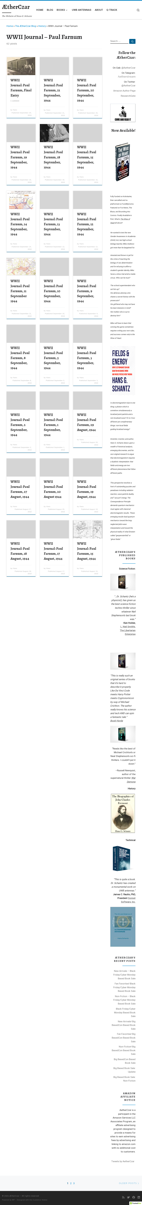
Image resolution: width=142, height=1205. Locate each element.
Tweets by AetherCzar (122, 1161)
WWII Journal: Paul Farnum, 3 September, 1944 (86, 357)
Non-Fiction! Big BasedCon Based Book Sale (123, 1050)
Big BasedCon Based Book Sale (124, 1061)
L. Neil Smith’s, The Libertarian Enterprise (127, 630)
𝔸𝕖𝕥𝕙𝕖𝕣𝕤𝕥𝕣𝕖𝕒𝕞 (126, 76)
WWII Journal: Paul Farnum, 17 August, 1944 (53, 551)
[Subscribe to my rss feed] (123, 1197)
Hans (15, 110)
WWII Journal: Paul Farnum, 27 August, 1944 (20, 489)
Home (10, 26)
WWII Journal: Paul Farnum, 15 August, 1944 (86, 551)
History (42, 26)
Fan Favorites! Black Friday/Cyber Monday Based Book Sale (124, 987)
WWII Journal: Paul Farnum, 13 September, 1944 (53, 224)
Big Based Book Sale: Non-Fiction (124, 1079)
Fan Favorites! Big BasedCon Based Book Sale (123, 1038)
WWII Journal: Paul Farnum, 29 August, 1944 (86, 422)
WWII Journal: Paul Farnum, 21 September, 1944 (53, 90)
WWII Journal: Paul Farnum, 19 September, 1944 (20, 157)
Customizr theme (40, 1200)
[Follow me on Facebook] (133, 1197)
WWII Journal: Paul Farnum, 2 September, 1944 (20, 424)
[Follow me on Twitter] (128, 1197)
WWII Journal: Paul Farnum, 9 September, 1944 (86, 291)
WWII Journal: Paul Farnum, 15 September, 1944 (86, 157)
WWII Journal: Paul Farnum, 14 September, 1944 (20, 224)
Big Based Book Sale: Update (124, 1070)
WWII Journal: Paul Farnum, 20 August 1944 (53, 489)
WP (13, 1200)
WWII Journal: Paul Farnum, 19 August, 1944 (86, 489)
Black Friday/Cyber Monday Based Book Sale (124, 1012)
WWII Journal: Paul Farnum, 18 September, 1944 (53, 157)
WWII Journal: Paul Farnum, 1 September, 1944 (53, 424)
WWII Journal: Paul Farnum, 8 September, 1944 (20, 357)
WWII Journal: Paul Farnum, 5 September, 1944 (53, 357)
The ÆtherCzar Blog (25, 26)
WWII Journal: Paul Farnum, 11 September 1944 (20, 291)
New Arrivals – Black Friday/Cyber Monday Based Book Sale (124, 975)
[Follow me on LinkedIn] (139, 1197)
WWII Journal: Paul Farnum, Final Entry (21, 88)
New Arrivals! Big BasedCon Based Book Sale (123, 1025)
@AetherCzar (128, 67)
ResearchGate (128, 95)
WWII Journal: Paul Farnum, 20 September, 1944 (86, 90)
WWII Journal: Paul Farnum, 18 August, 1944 (20, 551)
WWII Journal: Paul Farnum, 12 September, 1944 (86, 224)
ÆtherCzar (14, 1196)
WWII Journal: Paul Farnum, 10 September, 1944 (53, 291)
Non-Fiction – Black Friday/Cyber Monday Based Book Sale (124, 1000)
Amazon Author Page (124, 90)
